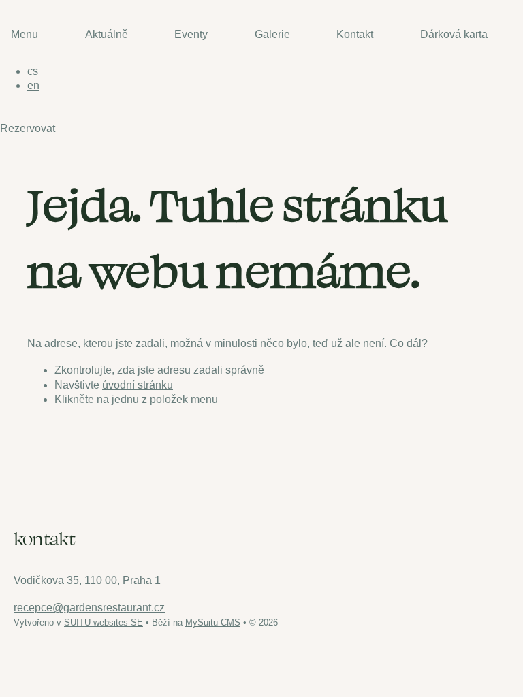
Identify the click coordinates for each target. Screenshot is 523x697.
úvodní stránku (137, 385)
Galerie (272, 34)
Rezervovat (27, 128)
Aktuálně (106, 34)
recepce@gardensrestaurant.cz (89, 607)
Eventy (191, 34)
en (33, 85)
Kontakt (354, 34)
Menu (24, 34)
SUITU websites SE (103, 622)
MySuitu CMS (212, 622)
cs (32, 71)
